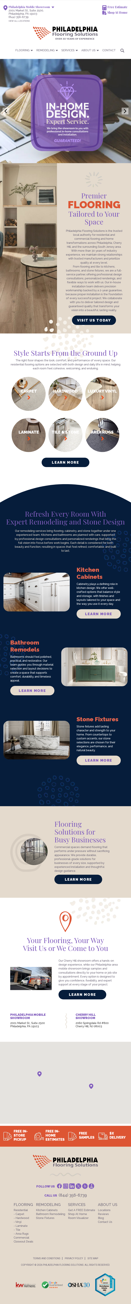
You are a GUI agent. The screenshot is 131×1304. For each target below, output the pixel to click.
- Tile (17, 1229)
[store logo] (48, 33)
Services (68, 50)
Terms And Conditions (46, 1258)
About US (88, 50)
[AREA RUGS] (102, 451)
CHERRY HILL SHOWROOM (86, 1016)
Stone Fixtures (45, 1218)
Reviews (103, 1214)
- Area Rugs (21, 1233)
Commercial (21, 1237)
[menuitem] (65, 50)
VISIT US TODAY (94, 320)
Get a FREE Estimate (81, 1210)
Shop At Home (117, 12)
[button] (39, 1074)
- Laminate (21, 1225)
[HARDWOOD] (65, 410)
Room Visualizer (78, 1218)
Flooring (22, 50)
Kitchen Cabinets (47, 1210)
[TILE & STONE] (65, 451)
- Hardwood (21, 1218)
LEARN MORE (98, 614)
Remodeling (45, 50)
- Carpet (19, 1214)
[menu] (65, 50)
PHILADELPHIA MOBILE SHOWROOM (28, 1016)
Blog (101, 1218)
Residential (21, 1210)
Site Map (93, 1258)
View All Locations (19, 21)
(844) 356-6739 (18, 17)
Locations (104, 1210)
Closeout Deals (23, 1241)
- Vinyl (17, 1222)
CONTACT (109, 50)
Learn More (65, 462)
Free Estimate (117, 7)
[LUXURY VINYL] (102, 410)
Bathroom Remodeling (50, 1214)
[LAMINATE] (29, 451)
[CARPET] (29, 410)
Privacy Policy (74, 1258)
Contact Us (105, 1222)
